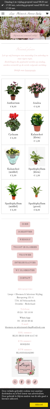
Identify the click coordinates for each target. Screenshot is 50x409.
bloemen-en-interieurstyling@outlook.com (25, 327)
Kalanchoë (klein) (37, 136)
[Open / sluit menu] (3, 13)
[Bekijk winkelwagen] (47, 13)
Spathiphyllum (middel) (13, 205)
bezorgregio (30, 70)
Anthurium (13, 103)
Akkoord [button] (39, 405)
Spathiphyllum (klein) (36, 170)
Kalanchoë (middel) (13, 170)
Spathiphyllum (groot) (36, 205)
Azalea (37, 103)
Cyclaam (13, 134)
